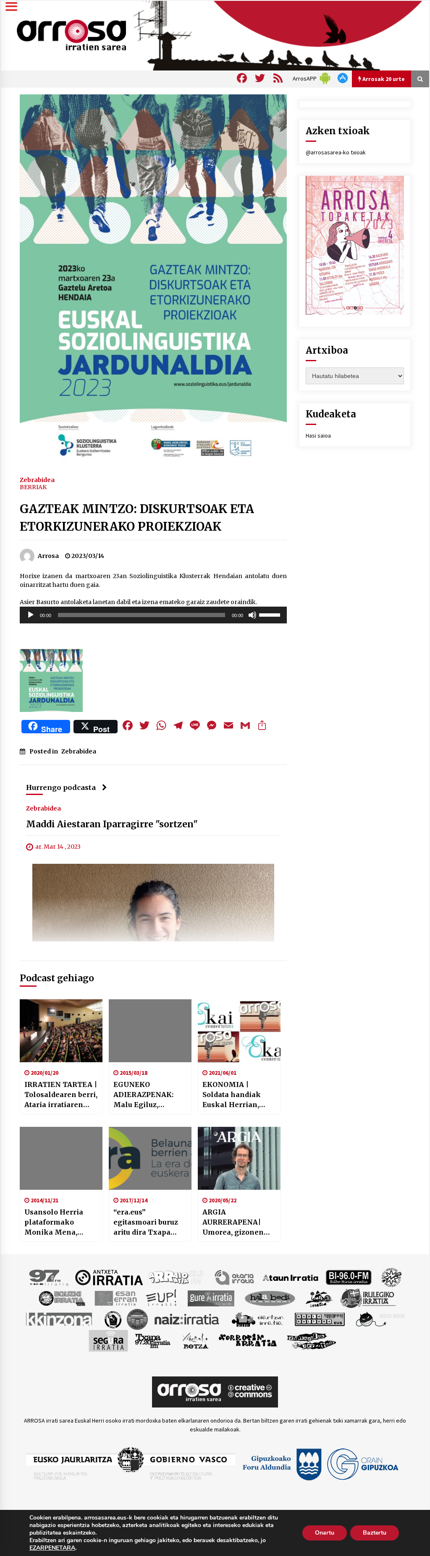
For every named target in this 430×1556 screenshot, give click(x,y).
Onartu (324, 1533)
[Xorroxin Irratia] (247, 1340)
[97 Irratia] (49, 1277)
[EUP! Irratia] (162, 1298)
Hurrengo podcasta (61, 787)
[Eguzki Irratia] (61, 1298)
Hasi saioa (318, 435)
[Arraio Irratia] (176, 1277)
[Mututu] (252, 615)
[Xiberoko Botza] (195, 1340)
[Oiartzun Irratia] (257, 1319)
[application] (153, 615)
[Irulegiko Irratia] (367, 1298)
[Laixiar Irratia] (137, 1319)
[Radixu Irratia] (380, 1319)
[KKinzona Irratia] (59, 1319)
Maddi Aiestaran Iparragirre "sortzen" (112, 824)
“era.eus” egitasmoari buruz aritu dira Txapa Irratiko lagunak (145, 1222)
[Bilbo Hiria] (348, 1277)
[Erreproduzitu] (30, 615)
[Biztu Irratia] (391, 1277)
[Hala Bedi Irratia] (270, 1298)
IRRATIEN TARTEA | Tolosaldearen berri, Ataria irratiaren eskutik (60, 1095)
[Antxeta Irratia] (109, 1277)
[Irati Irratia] (319, 1298)
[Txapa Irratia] (152, 1340)
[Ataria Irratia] (235, 1277)
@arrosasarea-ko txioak (336, 152)
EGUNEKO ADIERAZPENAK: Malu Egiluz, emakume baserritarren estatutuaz (143, 1095)
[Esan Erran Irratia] (115, 1298)
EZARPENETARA (52, 1548)
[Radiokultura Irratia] (319, 1319)
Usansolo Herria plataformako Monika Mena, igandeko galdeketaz (53, 1222)
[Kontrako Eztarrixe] (112, 1319)
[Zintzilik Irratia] (311, 1340)
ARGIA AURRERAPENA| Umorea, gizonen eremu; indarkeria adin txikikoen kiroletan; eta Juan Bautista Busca (235, 1222)
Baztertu (374, 1533)
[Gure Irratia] (211, 1298)
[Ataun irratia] (290, 1277)
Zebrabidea (37, 479)
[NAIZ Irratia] (187, 1319)
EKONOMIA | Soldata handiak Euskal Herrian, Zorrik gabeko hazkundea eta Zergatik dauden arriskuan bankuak (237, 1095)
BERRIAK (33, 487)
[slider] (271, 614)
